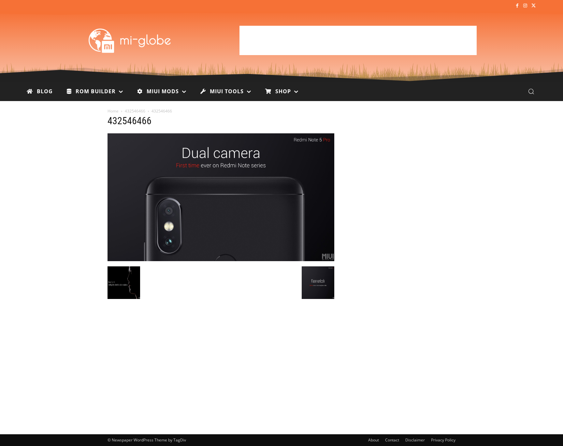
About (373, 440)
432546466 (135, 111)
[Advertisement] (358, 40)
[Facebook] (517, 6)
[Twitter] (533, 6)
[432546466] (221, 259)
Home (113, 111)
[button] (531, 91)
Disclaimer (415, 440)
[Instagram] (525, 6)
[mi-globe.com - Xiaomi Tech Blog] (130, 40)
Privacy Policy (443, 440)
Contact (392, 440)
